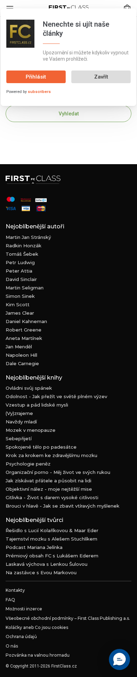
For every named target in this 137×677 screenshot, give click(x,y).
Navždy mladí (21, 421)
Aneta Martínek (24, 338)
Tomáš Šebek (22, 254)
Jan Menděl (19, 346)
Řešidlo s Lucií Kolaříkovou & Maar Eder (52, 530)
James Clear (20, 313)
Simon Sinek (20, 296)
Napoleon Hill (21, 355)
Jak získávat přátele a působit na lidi (48, 480)
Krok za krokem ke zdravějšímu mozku (51, 455)
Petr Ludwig (20, 262)
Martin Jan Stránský (28, 237)
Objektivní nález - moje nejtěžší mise (49, 489)
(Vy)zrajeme (19, 413)
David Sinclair (21, 279)
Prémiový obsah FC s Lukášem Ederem (52, 555)
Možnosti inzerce (24, 608)
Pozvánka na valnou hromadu (38, 655)
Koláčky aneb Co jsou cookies (37, 627)
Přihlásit (36, 77)
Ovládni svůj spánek (29, 388)
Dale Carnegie (22, 363)
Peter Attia (19, 271)
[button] (119, 659)
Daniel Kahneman (26, 321)
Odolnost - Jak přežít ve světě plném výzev (56, 396)
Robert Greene (23, 330)
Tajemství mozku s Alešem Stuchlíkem (51, 539)
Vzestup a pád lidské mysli (37, 405)
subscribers (39, 91)
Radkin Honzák (23, 245)
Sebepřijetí (19, 438)
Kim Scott (18, 304)
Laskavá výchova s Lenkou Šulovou (46, 564)
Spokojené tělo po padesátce (41, 447)
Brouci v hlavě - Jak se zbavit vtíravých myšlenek (62, 506)
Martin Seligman (25, 287)
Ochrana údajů (21, 636)
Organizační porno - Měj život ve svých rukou (58, 472)
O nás (12, 646)
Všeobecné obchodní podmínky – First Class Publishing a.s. (68, 618)
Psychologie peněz (28, 464)
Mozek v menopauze (31, 430)
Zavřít (101, 77)
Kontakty (15, 590)
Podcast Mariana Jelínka (34, 547)
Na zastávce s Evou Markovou (41, 572)
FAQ (10, 599)
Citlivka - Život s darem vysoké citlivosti (52, 497)
